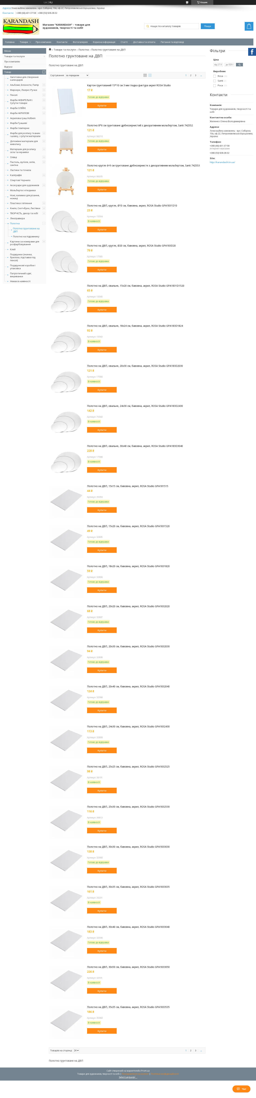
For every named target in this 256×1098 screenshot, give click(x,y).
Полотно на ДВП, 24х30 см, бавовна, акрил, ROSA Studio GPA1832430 (128, 726)
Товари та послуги (14, 56)
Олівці (13, 157)
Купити (102, 105)
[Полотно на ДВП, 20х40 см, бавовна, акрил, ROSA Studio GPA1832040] (66, 702)
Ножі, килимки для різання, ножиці (25, 197)
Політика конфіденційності (165, 1073)
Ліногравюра (17, 218)
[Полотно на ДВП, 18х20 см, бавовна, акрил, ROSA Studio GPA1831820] (66, 582)
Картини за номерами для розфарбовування (24, 243)
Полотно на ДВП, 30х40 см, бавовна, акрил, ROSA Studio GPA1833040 (128, 926)
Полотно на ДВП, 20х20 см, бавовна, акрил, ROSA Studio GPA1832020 (128, 606)
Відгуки (8, 66)
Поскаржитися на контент (135, 1073)
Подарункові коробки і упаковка (22, 267)
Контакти (62, 42)
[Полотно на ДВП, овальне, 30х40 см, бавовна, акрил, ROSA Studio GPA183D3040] (66, 461)
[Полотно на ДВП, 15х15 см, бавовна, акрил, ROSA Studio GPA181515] (66, 502)
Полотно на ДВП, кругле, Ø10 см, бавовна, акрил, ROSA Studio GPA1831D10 (132, 205)
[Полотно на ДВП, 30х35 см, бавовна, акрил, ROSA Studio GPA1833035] (66, 902)
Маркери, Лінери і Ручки (23, 89)
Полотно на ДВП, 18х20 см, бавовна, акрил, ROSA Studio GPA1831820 (128, 566)
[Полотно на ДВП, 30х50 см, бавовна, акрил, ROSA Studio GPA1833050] (66, 982)
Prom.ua (145, 1070)
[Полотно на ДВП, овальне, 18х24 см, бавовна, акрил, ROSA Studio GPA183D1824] (66, 341)
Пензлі (13, 95)
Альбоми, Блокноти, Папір (24, 84)
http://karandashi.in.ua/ (222, 162)
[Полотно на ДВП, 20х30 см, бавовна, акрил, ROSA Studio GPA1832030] (66, 662)
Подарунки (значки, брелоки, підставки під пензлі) (22, 257)
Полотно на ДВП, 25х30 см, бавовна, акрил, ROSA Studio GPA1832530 (128, 806)
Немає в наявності (20, 281)
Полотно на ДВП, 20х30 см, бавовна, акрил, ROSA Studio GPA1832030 (128, 646)
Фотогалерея (80, 42)
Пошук (207, 26)
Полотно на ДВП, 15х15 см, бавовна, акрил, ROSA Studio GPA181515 (127, 486)
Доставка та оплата (144, 42)
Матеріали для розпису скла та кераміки (23, 151)
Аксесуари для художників (24, 185)
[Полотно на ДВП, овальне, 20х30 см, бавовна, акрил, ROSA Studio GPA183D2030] (66, 381)
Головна (9, 42)
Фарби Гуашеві (18, 123)
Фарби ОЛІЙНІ (18, 108)
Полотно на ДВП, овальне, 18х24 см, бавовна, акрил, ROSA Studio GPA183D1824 (135, 325)
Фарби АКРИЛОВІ (19, 113)
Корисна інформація (104, 42)
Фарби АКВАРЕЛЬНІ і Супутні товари (21, 101)
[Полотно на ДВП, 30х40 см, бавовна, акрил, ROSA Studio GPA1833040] (66, 942)
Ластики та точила (20, 170)
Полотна (15, 223)
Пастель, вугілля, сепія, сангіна (22, 163)
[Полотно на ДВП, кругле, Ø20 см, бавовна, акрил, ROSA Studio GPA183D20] (66, 261)
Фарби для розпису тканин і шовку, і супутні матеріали (25, 135)
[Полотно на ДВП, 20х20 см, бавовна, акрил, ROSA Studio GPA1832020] (66, 622)
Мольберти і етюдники (23, 190)
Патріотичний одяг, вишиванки (21, 275)
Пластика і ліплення (21, 203)
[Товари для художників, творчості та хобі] (21, 27)
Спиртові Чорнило (20, 180)
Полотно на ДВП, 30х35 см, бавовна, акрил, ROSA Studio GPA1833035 (128, 886)
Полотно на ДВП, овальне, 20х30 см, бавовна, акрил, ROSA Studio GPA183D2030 (135, 365)
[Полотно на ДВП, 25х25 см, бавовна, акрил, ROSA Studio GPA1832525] (66, 782)
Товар (7, 72)
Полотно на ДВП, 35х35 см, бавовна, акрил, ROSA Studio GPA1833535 (128, 1007)
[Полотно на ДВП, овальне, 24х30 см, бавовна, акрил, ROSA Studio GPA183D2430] (66, 421)
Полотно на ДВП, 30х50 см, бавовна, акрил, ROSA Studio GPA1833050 (128, 967)
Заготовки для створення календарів (24, 78)
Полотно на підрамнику (26, 236)
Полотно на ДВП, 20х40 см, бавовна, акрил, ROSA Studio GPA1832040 (128, 686)
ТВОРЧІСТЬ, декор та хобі (24, 213)
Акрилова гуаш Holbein (23, 118)
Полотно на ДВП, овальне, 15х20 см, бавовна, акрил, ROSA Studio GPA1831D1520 (135, 285)
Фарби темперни (19, 128)
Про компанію (43, 42)
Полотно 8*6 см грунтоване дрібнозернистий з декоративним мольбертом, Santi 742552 (140, 125)
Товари (24, 42)
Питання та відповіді (172, 42)
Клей (12, 249)
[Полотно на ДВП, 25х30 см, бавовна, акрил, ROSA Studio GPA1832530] (66, 822)
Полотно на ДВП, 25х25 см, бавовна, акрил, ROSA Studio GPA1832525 (128, 766)
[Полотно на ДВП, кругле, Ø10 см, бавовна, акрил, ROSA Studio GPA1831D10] (66, 221)
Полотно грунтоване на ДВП (26, 230)
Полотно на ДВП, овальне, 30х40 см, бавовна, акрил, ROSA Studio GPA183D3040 (135, 446)
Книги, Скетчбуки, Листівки (25, 208)
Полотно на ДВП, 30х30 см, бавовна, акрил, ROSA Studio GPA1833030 (128, 846)
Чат (244, 1089)
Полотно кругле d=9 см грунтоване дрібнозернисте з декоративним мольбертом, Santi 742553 (143, 165)
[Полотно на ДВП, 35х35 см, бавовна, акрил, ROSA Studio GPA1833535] (66, 1022)
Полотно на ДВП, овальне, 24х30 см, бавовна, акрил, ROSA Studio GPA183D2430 (135, 406)
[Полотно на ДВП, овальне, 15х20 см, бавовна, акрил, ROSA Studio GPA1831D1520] (66, 301)
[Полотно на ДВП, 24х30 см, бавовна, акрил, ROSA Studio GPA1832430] (66, 742)
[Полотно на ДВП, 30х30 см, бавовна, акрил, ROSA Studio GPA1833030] (66, 862)
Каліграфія (16, 175)
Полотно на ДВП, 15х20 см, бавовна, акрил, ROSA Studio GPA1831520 (128, 526)
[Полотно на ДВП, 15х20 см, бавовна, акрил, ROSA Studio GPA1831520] (66, 542)
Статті (124, 42)
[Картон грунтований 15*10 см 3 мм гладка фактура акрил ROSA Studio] (66, 101)
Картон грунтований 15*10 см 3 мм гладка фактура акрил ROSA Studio (129, 85)
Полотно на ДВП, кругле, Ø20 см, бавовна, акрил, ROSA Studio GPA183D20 (131, 245)
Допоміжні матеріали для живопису (24, 143)
